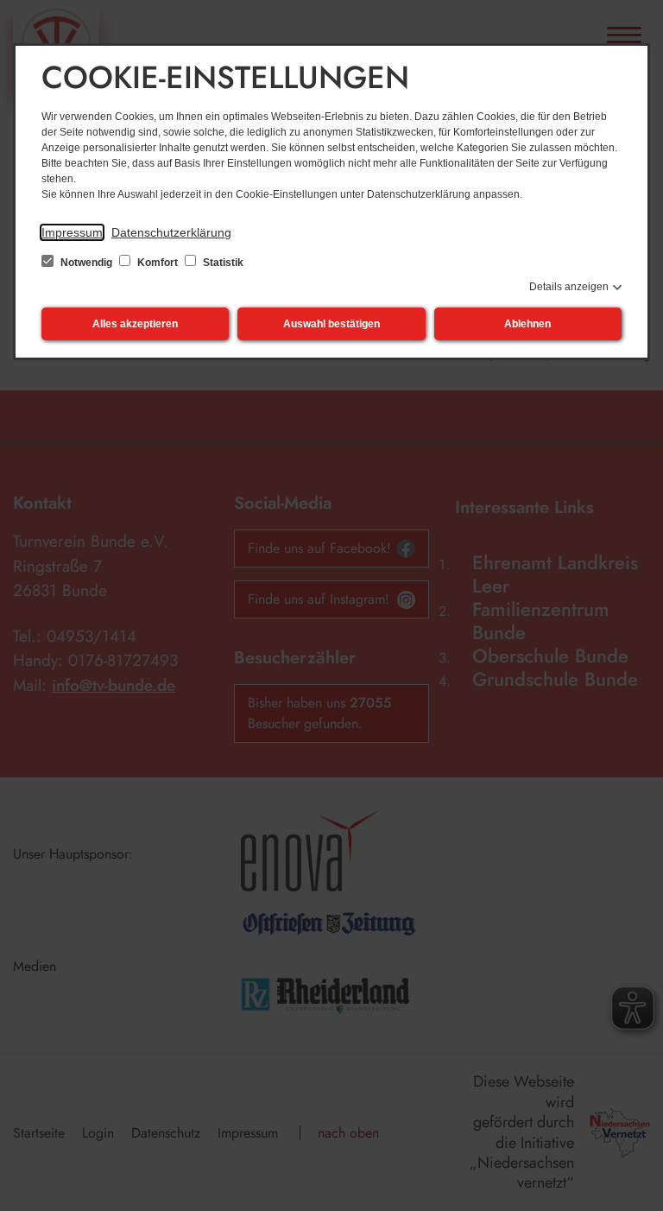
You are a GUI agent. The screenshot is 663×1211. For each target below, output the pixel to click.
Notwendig (86, 263)
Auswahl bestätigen (331, 324)
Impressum (72, 232)
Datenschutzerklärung (171, 232)
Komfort (157, 263)
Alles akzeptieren (135, 324)
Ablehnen (527, 324)
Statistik (221, 263)
